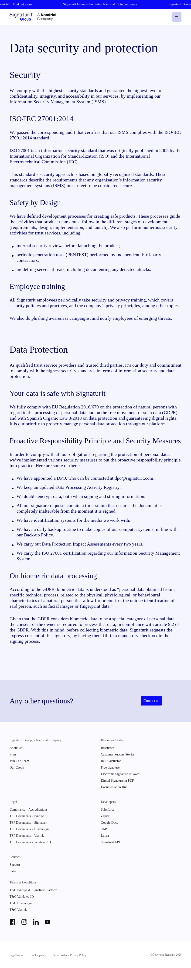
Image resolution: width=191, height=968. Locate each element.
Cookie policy (38, 955)
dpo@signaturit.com (134, 478)
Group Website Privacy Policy (69, 955)
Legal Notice (17, 955)
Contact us (151, 701)
